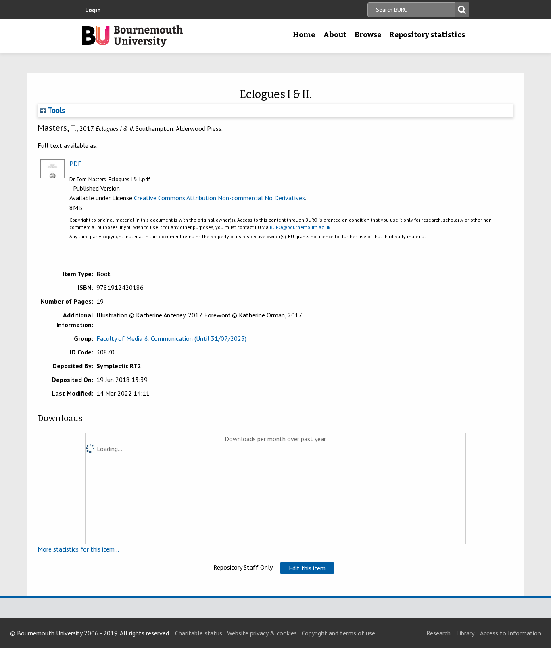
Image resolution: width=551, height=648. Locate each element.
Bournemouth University (132, 36)
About (334, 34)
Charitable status (198, 633)
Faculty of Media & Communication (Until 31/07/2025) (171, 338)
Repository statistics (427, 34)
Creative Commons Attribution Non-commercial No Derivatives (219, 198)
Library (465, 633)
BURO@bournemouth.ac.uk (300, 227)
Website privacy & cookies (262, 633)
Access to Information (510, 633)
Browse (368, 34)
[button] (307, 568)
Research (438, 633)
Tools (55, 110)
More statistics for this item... (78, 549)
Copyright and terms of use (338, 633)
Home (304, 34)
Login (93, 10)
